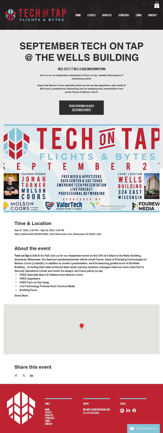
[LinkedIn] (128, 410)
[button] (156, 4)
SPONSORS (50, 418)
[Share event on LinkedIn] (31, 375)
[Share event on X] (23, 375)
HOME (47, 409)
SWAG (47, 420)
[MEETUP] (122, 410)
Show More (21, 295)
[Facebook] (134, 410)
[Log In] (144, 5)
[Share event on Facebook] (16, 375)
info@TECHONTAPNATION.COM (96, 409)
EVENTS (48, 412)
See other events (81, 109)
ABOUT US (49, 415)
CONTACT (49, 423)
